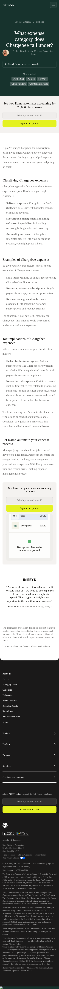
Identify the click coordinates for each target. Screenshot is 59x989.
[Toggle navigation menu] (53, 5)
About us (7, 674)
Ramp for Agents (10, 706)
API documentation (11, 717)
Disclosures (43, 968)
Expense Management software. (37, 646)
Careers (6, 679)
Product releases (10, 700)
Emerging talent (10, 684)
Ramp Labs (8, 711)
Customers (7, 690)
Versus (5, 722)
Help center (8, 695)
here (14, 958)
